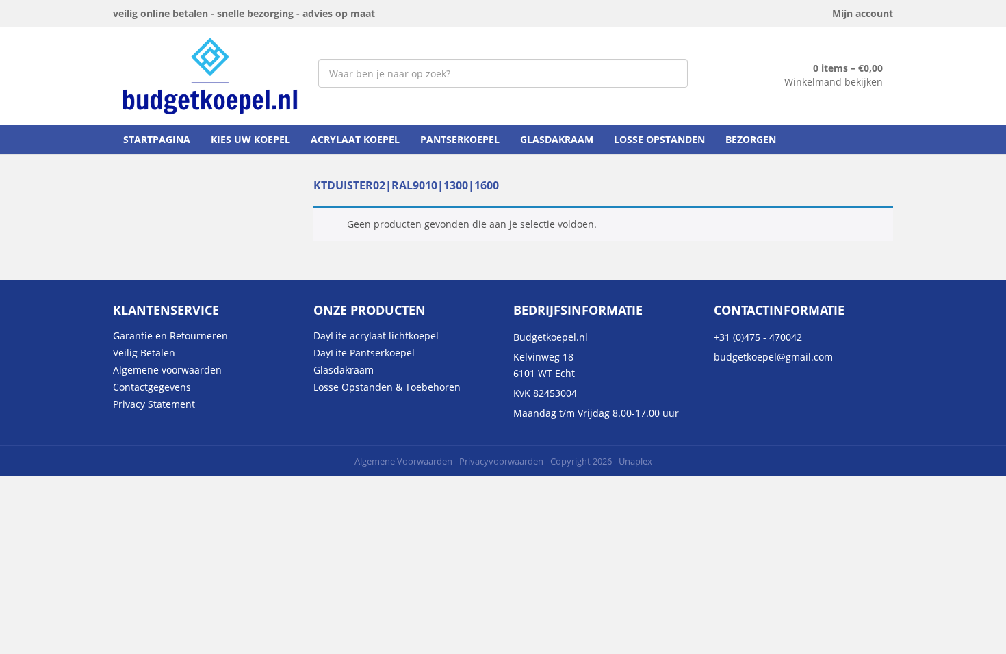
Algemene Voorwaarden (403, 461)
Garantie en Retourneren (170, 335)
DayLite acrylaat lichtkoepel (376, 335)
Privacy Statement (154, 403)
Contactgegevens (152, 386)
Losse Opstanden (659, 139)
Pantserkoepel (460, 139)
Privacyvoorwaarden (501, 461)
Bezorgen (750, 139)
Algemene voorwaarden (167, 369)
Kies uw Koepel (250, 139)
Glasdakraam (556, 139)
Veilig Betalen (144, 352)
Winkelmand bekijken (833, 81)
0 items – (848, 68)
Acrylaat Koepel (355, 139)
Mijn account (862, 13)
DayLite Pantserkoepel (364, 352)
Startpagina (156, 139)
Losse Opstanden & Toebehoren (387, 386)
